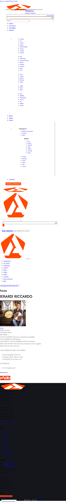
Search (8, 20)
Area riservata (50, 15)
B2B (52, 18)
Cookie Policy (14, 423)
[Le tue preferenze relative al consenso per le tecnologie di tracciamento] (9, 501)
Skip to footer (13, 1)
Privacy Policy (4, 423)
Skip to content (4, 1)
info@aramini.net (29, 11)
